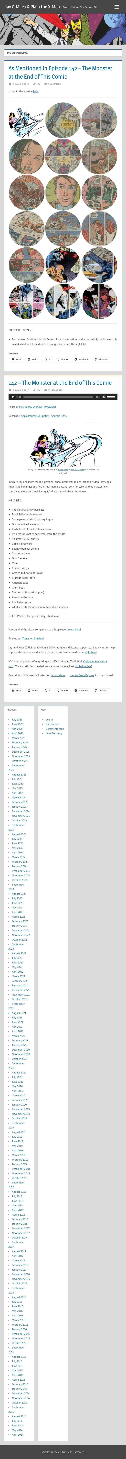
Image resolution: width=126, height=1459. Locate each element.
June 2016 (17, 1306)
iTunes (25, 638)
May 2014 (17, 1430)
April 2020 (17, 1090)
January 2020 (19, 1104)
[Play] (12, 396)
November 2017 (21, 1233)
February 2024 (20, 861)
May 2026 (17, 728)
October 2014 (19, 1402)
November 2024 (21, 815)
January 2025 (19, 806)
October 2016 (19, 1283)
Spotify (45, 415)
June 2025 (17, 783)
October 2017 (19, 1237)
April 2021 (17, 1031)
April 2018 (17, 1210)
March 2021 (18, 1035)
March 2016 (18, 1320)
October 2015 (19, 1343)
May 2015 (17, 1370)
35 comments (55, 389)
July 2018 (17, 1196)
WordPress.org (54, 733)
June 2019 (17, 1141)
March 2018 (18, 1214)
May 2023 (17, 907)
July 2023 (17, 898)
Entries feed (53, 724)
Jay (38, 83)
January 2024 (19, 866)
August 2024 (19, 834)
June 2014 (17, 1425)
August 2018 (19, 1191)
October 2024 (19, 820)
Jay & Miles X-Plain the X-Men (33, 6)
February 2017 (20, 1265)
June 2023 (17, 903)
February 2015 (20, 1384)
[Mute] (104, 396)
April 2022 (17, 971)
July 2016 (17, 1301)
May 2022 (17, 967)
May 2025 (17, 788)
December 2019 (21, 1109)
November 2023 (21, 875)
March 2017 (18, 1260)
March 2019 (18, 1155)
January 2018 (19, 1223)
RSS (64, 415)
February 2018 (20, 1219)
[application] (63, 397)
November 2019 (21, 1113)
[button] (27, 120)
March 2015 (18, 1379)
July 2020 (17, 1077)
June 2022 (17, 962)
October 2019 (19, 1118)
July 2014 (17, 1420)
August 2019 (19, 1132)
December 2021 (21, 990)
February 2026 (20, 742)
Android (55, 415)
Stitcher (38, 638)
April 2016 (17, 1315)
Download (50, 406)
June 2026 (17, 724)
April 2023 (17, 912)
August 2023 (19, 893)
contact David (77, 469)
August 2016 (19, 1297)
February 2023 (20, 921)
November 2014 (21, 1398)
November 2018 (21, 1173)
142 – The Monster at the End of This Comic (60, 382)
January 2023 (19, 925)
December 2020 (21, 1049)
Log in (49, 719)
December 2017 (21, 1228)
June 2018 (17, 1200)
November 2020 (21, 1054)
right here (90, 652)
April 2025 (17, 792)
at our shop (58, 675)
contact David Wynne (82, 675)
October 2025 (19, 760)
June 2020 (17, 1081)
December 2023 (21, 870)
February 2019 (20, 1159)
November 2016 (21, 1278)
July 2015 (17, 1361)
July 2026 (17, 719)
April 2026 (17, 733)
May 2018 (17, 1205)
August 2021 (19, 1013)
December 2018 (21, 1168)
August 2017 (19, 1251)
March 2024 (18, 857)
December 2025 (21, 751)
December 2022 (21, 930)
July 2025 (17, 779)
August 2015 (19, 1356)
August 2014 (19, 1416)
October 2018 (19, 1178)
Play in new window (30, 406)
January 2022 (19, 985)
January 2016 (19, 1329)
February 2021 (20, 1040)
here (35, 91)
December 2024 (21, 811)
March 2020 (18, 1095)
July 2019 (17, 1136)
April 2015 (17, 1375)
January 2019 (19, 1164)
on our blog (73, 629)
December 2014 (21, 1393)
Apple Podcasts (30, 415)
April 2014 (17, 1434)
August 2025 (19, 774)
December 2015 (21, 1333)
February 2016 (20, 1324)
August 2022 (19, 953)
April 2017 (17, 1255)
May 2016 (17, 1310)
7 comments (54, 83)
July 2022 (17, 958)
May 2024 (17, 848)
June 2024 (17, 843)
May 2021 (17, 1026)
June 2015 (17, 1365)
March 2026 (18, 737)
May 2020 (17, 1086)
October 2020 (19, 1058)
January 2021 (19, 1045)
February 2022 (20, 980)
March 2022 (18, 976)
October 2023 (19, 880)
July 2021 (17, 1017)
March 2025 (18, 797)
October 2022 (19, 939)
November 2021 (21, 994)
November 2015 (21, 1338)
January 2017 (19, 1269)
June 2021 (17, 1022)
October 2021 (19, 999)
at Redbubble (83, 666)
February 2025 (20, 802)
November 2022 (21, 935)
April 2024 (17, 852)
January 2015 (19, 1388)
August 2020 (19, 1072)
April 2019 (17, 1150)
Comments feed (55, 728)
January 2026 (19, 747)
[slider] (111, 396)
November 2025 (21, 756)
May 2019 (17, 1145)
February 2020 (20, 1100)
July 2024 (17, 838)
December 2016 (21, 1274)
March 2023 (18, 916)
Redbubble (63, 469)
